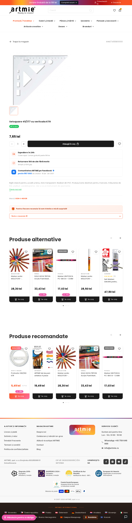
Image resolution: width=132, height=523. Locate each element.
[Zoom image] (40, 82)
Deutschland (79, 512)
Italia (124, 512)
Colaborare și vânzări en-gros (50, 436)
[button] (63, 305)
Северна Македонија (70, 517)
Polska (46, 512)
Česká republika (29, 512)
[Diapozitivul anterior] (12, 260)
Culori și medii (46, 21)
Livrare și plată (10, 432)
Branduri (87, 26)
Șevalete (85, 21)
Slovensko (11, 512)
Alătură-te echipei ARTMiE (48, 440)
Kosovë (105, 517)
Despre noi (41, 432)
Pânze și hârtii (67, 21)
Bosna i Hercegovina (45, 517)
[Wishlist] (119, 144)
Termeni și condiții (12, 445)
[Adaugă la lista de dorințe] (26, 252)
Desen (62, 26)
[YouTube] (118, 461)
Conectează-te (102, 2)
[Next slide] (120, 238)
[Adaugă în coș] (19, 299)
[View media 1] (13, 110)
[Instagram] (112, 461)
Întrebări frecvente (12, 440)
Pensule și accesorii (106, 21)
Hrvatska (95, 512)
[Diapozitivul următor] (27, 260)
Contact (40, 445)
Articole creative (32, 26)
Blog (39, 449)
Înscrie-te (117, 2)
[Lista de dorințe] (114, 10)
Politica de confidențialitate (16, 449)
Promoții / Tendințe (22, 21)
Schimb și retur (10, 436)
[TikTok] (125, 461)
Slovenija (110, 512)
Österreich (61, 512)
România (90, 517)
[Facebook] (106, 461)
